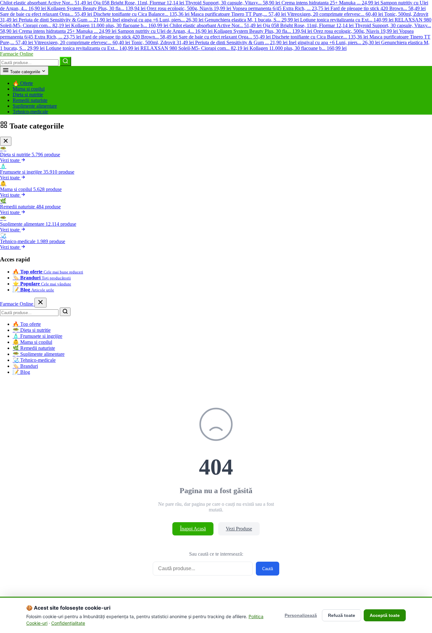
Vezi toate (10, 160)
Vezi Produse (239, 528)
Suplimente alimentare (35, 106)
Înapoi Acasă (193, 528)
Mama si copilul (29, 89)
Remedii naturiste (30, 100)
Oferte (23, 83)
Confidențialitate (68, 623)
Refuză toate (341, 615)
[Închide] (5, 141)
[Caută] (65, 61)
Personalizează (301, 615)
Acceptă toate (385, 615)
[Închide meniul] (40, 303)
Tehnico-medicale (30, 111)
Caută (267, 568)
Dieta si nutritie (28, 94)
